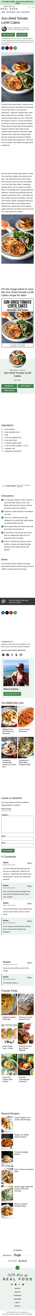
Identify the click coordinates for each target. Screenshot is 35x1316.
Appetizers (25, 12)
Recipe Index (10, 12)
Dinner (17, 644)
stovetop (19, 646)
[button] (14, 28)
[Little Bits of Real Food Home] (9, 7)
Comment (5, 815)
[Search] (29, 7)
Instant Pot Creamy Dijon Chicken (7, 1079)
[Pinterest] (23, 1284)
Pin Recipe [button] (9, 386)
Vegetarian (26, 646)
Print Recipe (9, 390)
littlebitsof (23, 644)
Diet (13, 644)
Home (3, 12)
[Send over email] (15, 48)
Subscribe (17, 1299)
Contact (17, 1306)
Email (3, 842)
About (17, 1302)
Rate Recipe (22, 34)
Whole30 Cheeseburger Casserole (24, 1079)
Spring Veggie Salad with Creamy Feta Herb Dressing (23, 1189)
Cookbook (17, 1295)
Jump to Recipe (8, 34)
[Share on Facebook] (3, 48)
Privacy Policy (5, 1314)
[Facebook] (16, 1284)
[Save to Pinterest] (11, 48)
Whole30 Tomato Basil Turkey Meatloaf (25, 1048)
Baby (10, 644)
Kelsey (11, 27)
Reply (29, 863)
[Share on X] (7, 48)
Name (3, 836)
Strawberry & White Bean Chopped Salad (24, 762)
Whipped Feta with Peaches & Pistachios (8, 731)
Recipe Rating (6, 809)
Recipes (7, 646)
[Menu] (33, 7)
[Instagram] (12, 1284)
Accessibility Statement (15, 1314)
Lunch (28, 644)
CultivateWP (29, 1314)
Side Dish (14, 646)
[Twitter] (19, 1284)
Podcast (17, 1292)
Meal (18, 12)
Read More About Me (12, 694)
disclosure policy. (5, 44)
